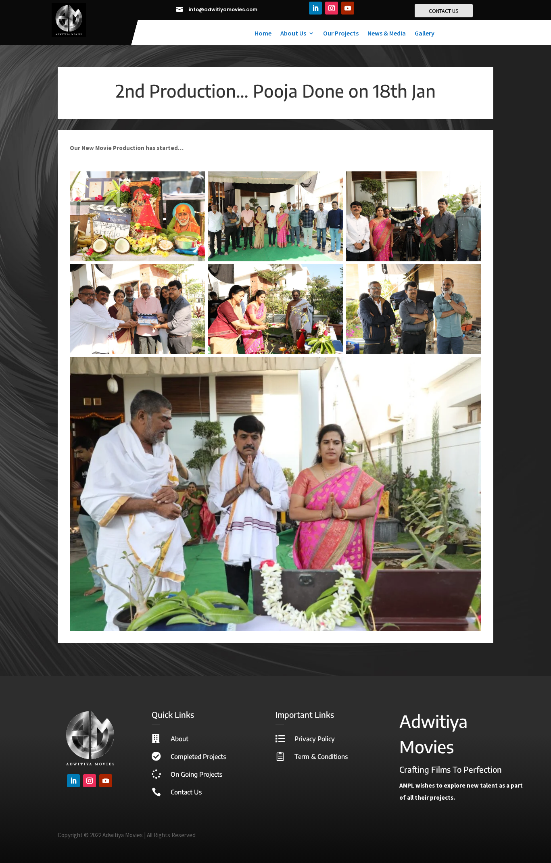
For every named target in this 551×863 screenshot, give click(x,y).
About (179, 739)
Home (263, 33)
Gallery (424, 33)
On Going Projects (196, 774)
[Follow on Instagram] (331, 8)
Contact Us (186, 792)
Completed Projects (198, 757)
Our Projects (341, 33)
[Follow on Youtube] (347, 8)
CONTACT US (444, 11)
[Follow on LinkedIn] (315, 8)
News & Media (386, 33)
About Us (293, 33)
